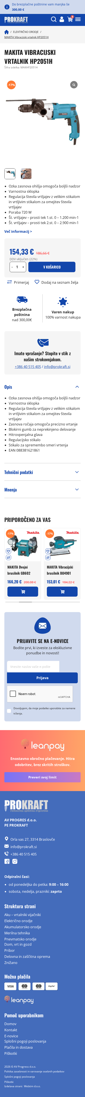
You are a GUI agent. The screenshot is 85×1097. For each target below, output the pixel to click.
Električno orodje (18, 920)
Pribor (9, 950)
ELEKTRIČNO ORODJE (26, 32)
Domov (10, 1023)
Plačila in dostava (18, 1047)
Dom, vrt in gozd (18, 944)
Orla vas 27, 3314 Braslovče (32, 839)
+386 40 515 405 (28, 366)
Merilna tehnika (17, 933)
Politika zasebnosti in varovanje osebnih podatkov (34, 1071)
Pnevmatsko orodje (20, 939)
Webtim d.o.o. (32, 1086)
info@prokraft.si (57, 366)
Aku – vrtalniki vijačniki (22, 914)
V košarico (52, 267)
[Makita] (33, 532)
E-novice (11, 1036)
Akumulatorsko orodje (22, 927)
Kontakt (10, 1030)
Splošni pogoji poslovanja (25, 1041)
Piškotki (10, 1053)
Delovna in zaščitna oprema (27, 956)
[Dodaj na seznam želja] (37, 282)
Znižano (10, 962)
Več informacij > (18, 231)
